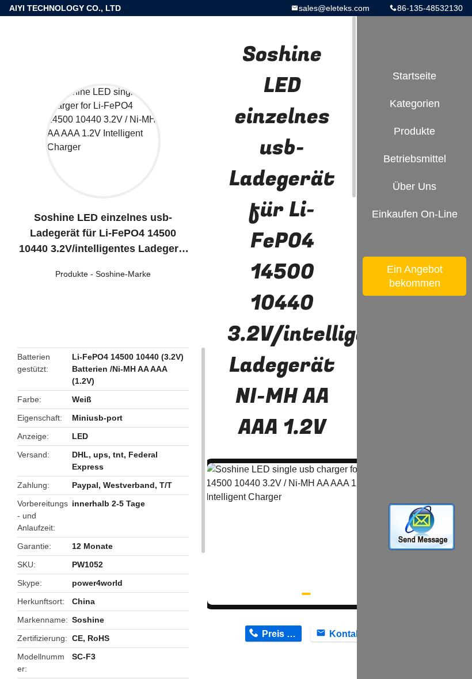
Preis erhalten (282, 634)
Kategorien (415, 103)
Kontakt (346, 634)
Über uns (414, 186)
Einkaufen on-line (415, 214)
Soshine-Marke (123, 274)
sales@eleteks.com (334, 8)
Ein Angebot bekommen (415, 276)
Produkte (71, 274)
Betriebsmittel (414, 159)
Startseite (414, 76)
